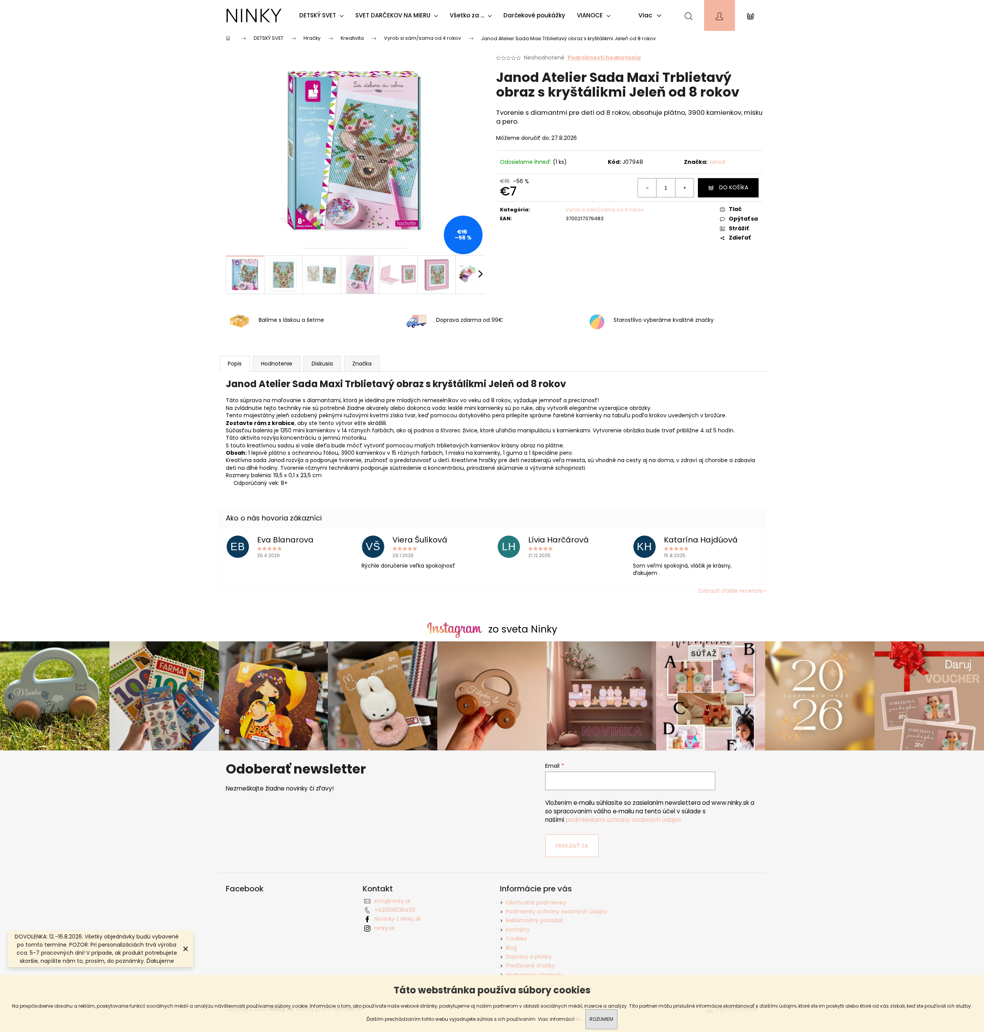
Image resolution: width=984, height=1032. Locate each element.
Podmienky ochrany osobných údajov (556, 911)
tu (578, 1019)
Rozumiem (601, 1019)
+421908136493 (394, 910)
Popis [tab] (235, 363)
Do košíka (733, 187)
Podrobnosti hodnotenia (604, 57)
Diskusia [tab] (322, 363)
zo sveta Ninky (522, 629)
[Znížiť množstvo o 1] (647, 188)
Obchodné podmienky (536, 902)
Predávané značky (530, 965)
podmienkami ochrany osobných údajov (624, 820)
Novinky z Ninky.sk (397, 919)
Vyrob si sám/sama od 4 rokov (604, 209)
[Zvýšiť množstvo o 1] (684, 188)
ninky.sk (384, 928)
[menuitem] (323, 15)
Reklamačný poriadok (534, 920)
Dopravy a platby (529, 957)
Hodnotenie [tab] (276, 363)
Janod (717, 162)
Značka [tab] (362, 363)
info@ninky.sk (392, 901)
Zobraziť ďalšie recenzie (730, 591)
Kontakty (518, 929)
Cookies (516, 938)
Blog (511, 948)
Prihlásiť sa (572, 846)
